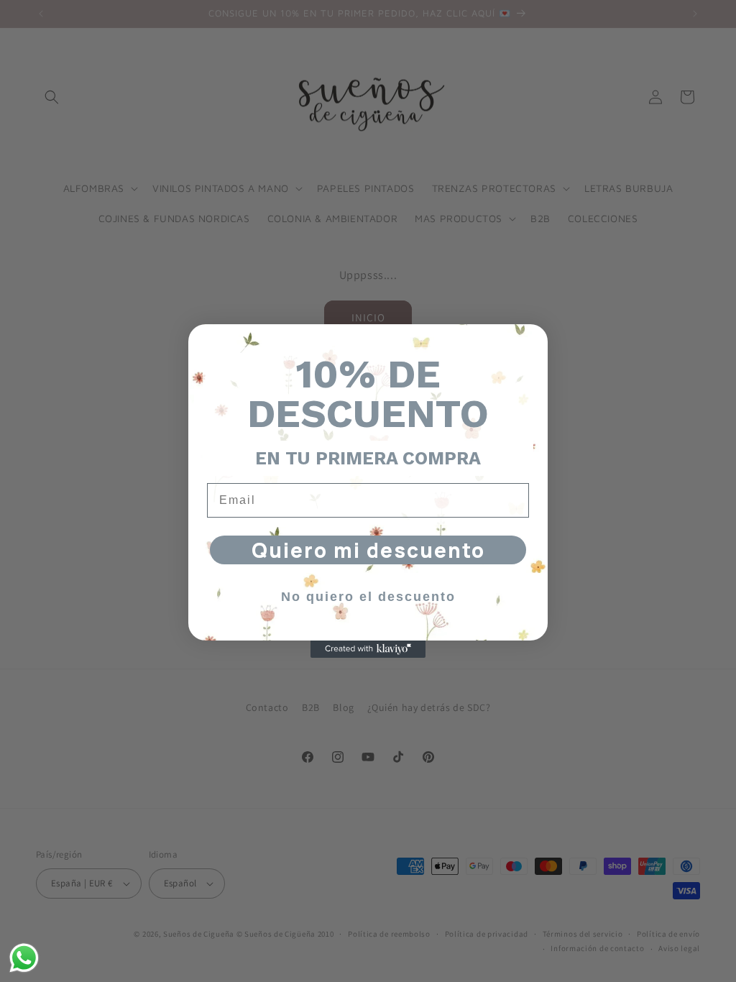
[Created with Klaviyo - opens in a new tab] (368, 649)
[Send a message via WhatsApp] (24, 958)
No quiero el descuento (368, 596)
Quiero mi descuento (368, 550)
